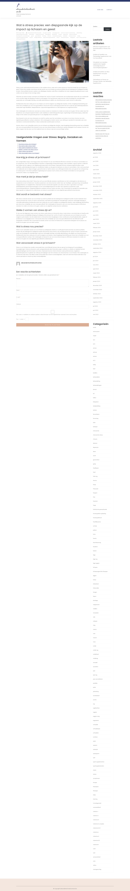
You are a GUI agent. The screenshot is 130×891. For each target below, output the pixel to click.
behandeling (96, 381)
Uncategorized (55, 32)
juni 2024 (95, 260)
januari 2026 (96, 182)
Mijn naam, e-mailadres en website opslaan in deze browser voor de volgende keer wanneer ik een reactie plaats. (46, 314)
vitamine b (96, 819)
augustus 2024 (97, 252)
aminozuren (96, 331)
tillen (94, 795)
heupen (95, 493)
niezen (95, 637)
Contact (109, 9)
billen (94, 397)
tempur (95, 782)
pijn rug (95, 675)
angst (94, 335)
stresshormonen (65, 37)
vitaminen (96, 844)
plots (94, 687)
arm (94, 344)
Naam (18, 290)
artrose (95, 352)
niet (94, 633)
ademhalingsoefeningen (22, 34)
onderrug (95, 658)
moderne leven (72, 35)
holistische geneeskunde (100, 509)
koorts (95, 538)
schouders (96, 733)
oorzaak (95, 662)
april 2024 (96, 269)
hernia (95, 480)
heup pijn (95, 488)
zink (94, 861)
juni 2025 (95, 211)
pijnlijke (95, 683)
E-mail (18, 297)
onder (94, 646)
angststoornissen (40, 34)
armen (95, 348)
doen (94, 451)
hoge (94, 505)
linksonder (96, 588)
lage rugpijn (96, 563)
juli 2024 (95, 256)
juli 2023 (95, 306)
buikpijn (95, 426)
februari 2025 (97, 227)
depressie (65, 34)
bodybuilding (96, 406)
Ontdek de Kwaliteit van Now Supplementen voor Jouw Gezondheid (101, 73)
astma (95, 356)
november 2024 (97, 240)
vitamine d (96, 836)
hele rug (95, 476)
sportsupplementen (98, 766)
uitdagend (72, 37)
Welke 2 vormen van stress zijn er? (28, 149)
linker (94, 579)
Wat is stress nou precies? (26, 151)
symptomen (96, 778)
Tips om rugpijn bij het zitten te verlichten (102, 136)
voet (94, 848)
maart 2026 (96, 173)
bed (94, 368)
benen (95, 389)
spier (94, 741)
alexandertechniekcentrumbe (34, 32)
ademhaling (79, 32)
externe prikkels (73, 34)
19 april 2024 (21, 32)
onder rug (95, 650)
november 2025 (97, 190)
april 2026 (96, 169)
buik (94, 422)
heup (94, 484)
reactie (31, 37)
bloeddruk (54, 34)
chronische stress (98, 435)
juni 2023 (95, 310)
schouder (95, 724)
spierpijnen (96, 753)
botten (95, 410)
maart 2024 (96, 273)
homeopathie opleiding (99, 513)
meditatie (65, 35)
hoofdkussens (97, 522)
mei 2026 (95, 165)
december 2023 (97, 285)
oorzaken (95, 666)
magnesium (96, 604)
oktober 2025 (97, 194)
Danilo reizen (99, 134)
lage (94, 555)
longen (95, 592)
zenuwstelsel (96, 857)
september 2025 (97, 198)
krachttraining (97, 542)
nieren (95, 629)
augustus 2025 (97, 202)
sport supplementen (98, 762)
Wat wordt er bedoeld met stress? (28, 147)
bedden (95, 373)
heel (94, 472)
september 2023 (97, 298)
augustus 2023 (97, 302)
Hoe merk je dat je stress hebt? (27, 146)
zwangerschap (97, 869)
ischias (95, 526)
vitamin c (95, 811)
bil (93, 393)
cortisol (60, 34)
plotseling (96, 691)
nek (94, 617)
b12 (94, 360)
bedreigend (48, 34)
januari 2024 (96, 281)
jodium (95, 530)
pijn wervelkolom (98, 679)
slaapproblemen (38, 37)
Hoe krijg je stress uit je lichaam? (27, 144)
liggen (94, 575)
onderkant (96, 654)
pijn (94, 670)
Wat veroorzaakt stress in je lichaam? (29, 153)
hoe (94, 497)
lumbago (95, 600)
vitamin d (95, 815)
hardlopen (96, 468)
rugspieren (96, 720)
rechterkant (96, 695)
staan (94, 770)
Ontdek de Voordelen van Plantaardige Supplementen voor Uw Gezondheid (102, 56)
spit (94, 757)
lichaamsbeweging (57, 35)
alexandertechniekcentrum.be (25, 10)
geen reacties (47, 32)
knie (94, 534)
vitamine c (96, 832)
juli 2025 (95, 207)
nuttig (78, 35)
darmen (95, 443)
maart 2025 (96, 223)
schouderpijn (96, 728)
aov (94, 339)
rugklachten (96, 708)
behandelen (96, 377)
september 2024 (97, 248)
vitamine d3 (96, 840)
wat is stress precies (81, 37)
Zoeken (95, 26)
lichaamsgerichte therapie (100, 571)
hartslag (44, 35)
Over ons (100, 9)
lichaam (49, 35)
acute (94, 327)
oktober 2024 (97, 244)
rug (94, 704)
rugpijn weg (96, 716)
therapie (95, 790)
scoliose (95, 737)
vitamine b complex (98, 824)
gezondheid (38, 35)
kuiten (95, 550)
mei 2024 (95, 264)
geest (32, 35)
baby (94, 364)
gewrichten (96, 459)
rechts (95, 699)
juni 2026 (95, 161)
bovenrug (95, 418)
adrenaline (31, 34)
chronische (96, 431)
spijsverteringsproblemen (49, 37)
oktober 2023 (97, 293)
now (94, 642)
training (95, 799)
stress (58, 37)
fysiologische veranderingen (23, 35)
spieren (95, 745)
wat (94, 853)
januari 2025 (96, 231)
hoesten (95, 501)
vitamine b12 (97, 828)
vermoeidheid (97, 807)
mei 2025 (95, 215)
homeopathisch (97, 517)
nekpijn (95, 621)
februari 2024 (97, 277)
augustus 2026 (97, 153)
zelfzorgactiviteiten (20, 39)
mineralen (96, 613)
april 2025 (96, 219)
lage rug (95, 559)
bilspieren (96, 402)
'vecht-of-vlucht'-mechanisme (68, 32)
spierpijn (95, 749)
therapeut (95, 786)
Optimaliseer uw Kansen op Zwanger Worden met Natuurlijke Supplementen (102, 81)
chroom (95, 439)
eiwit (94, 455)
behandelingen (97, 385)
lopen (94, 596)
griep (94, 464)
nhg (94, 625)
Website (18, 304)
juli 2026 (95, 157)
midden (95, 608)
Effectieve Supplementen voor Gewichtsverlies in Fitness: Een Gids (101, 48)
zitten (94, 865)
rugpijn (95, 712)
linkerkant (96, 584)
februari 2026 (97, 178)
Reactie (18, 278)
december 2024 (97, 236)
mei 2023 (95, 314)
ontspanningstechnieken (22, 37)
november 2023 (97, 289)
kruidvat (95, 546)
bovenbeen (96, 414)
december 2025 (97, 186)
